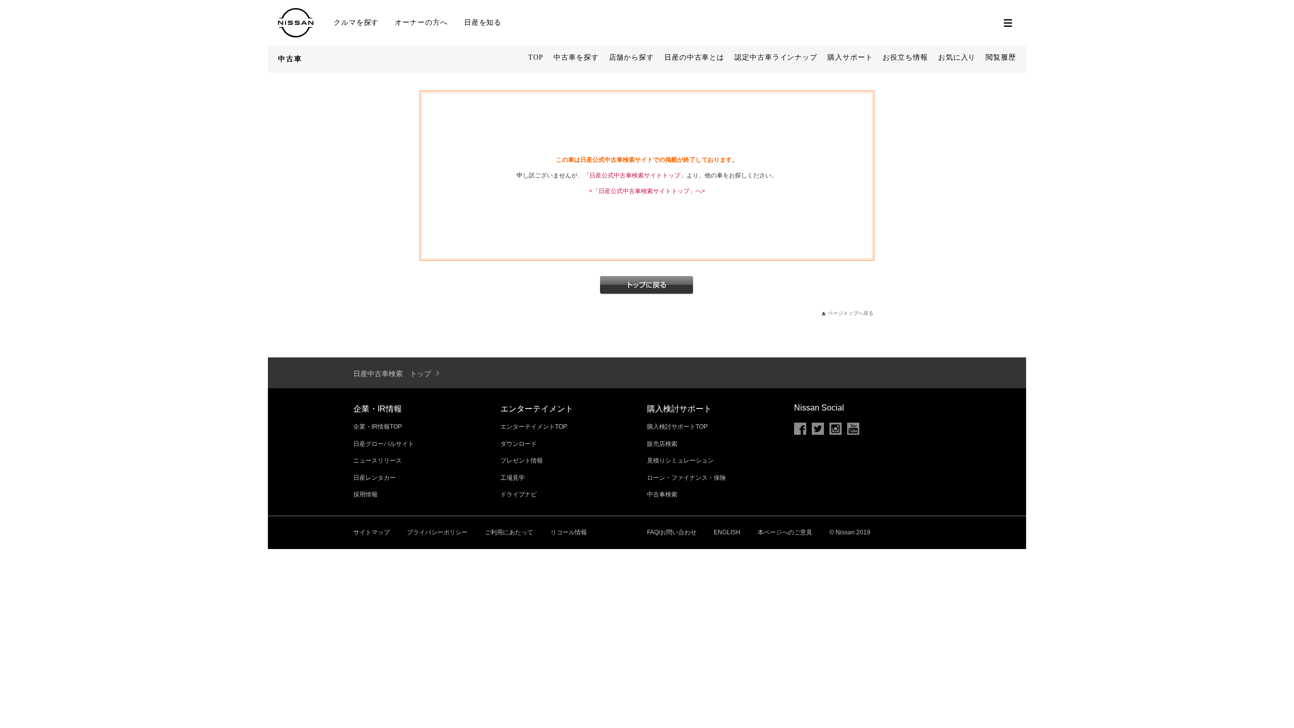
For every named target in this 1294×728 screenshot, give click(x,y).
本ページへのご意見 (785, 532)
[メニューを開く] (1008, 23)
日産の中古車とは (694, 57)
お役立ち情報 (905, 57)
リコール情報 (568, 532)
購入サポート (849, 57)
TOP (535, 57)
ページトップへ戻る (850, 313)
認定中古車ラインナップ (775, 57)
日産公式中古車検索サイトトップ (634, 175)
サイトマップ (371, 532)
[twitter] (818, 429)
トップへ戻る (647, 285)
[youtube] (853, 429)
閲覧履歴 (1001, 57)
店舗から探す (631, 57)
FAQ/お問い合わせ (672, 532)
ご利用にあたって (509, 532)
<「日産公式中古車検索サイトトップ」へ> (647, 191)
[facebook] (800, 429)
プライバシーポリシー (437, 532)
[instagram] (835, 429)
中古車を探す (575, 57)
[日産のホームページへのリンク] (295, 33)
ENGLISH (727, 532)
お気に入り (957, 57)
